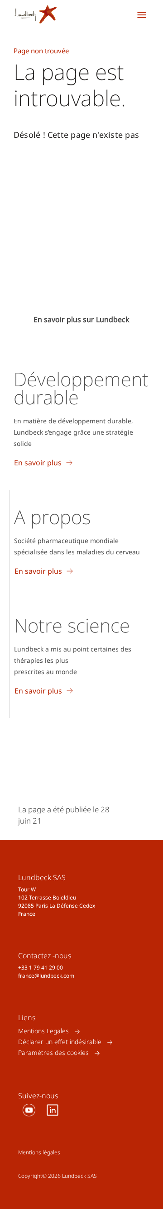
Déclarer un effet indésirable (59, 1042)
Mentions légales (39, 1152)
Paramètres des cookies (53, 1053)
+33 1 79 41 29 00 (40, 967)
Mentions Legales (43, 1031)
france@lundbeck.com (46, 975)
